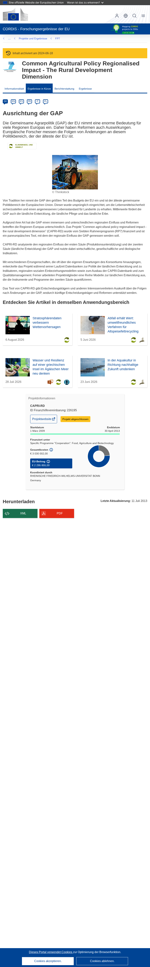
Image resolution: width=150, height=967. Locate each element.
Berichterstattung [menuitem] (64, 88)
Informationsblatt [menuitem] (14, 88)
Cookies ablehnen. (102, 961)
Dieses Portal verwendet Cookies (51, 952)
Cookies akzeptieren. (48, 961)
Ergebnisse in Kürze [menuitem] (39, 88)
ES (21, 101)
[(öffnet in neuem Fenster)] (15, 14)
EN (13, 101)
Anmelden (117, 16)
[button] (126, 16)
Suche (134, 16)
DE (5, 101)
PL (45, 101)
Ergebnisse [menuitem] (85, 88)
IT (37, 101)
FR (29, 101)
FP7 (57, 38)
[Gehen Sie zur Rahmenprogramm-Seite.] (9, 67)
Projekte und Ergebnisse (33, 38)
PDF (60, 513)
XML (23, 513)
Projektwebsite (42, 420)
